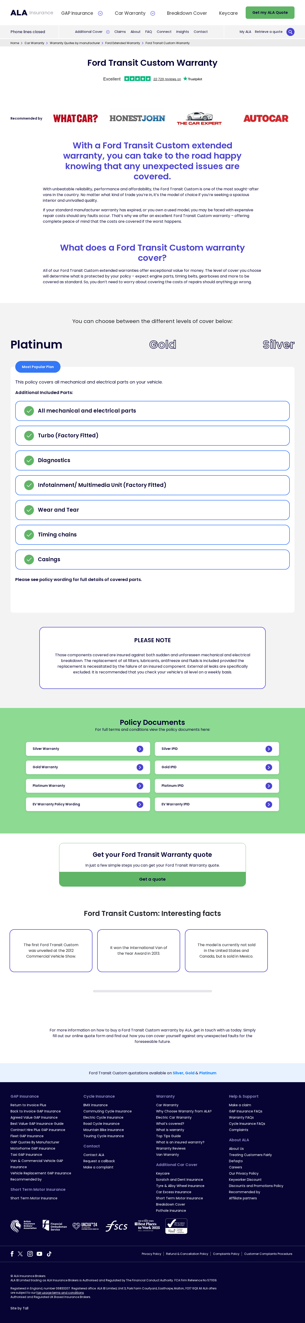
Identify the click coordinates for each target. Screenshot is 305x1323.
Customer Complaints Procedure (268, 1254)
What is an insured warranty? (180, 1142)
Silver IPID (170, 749)
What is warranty (170, 1129)
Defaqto (236, 1161)
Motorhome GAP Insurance (32, 1148)
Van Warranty (167, 1154)
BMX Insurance (95, 1105)
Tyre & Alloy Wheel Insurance (180, 1185)
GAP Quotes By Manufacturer (34, 1142)
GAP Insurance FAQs (245, 1111)
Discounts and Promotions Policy (256, 1185)
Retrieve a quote (269, 31)
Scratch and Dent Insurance (179, 1179)
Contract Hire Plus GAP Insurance (37, 1129)
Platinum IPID (173, 785)
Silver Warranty (46, 749)
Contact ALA (93, 1154)
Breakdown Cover (170, 1204)
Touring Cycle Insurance (103, 1136)
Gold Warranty (45, 767)
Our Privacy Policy (244, 1173)
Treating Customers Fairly (250, 1154)
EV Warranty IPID (176, 804)
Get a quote (152, 879)
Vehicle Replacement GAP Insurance (40, 1173)
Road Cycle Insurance (101, 1123)
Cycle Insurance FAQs (247, 1123)
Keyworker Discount (245, 1179)
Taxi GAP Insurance (26, 1154)
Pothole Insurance (171, 1210)
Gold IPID (169, 767)
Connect (164, 31)
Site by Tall (19, 1308)
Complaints (238, 1129)
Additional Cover (88, 31)
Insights (182, 31)
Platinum (207, 1073)
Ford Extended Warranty (122, 43)
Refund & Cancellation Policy (187, 1254)
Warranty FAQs (241, 1117)
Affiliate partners (243, 1198)
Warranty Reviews (171, 1148)
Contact (201, 31)
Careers (235, 1167)
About (136, 31)
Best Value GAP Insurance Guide (37, 1123)
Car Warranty (34, 43)
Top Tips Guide (168, 1136)
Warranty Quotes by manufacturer (75, 43)
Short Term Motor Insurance (33, 1198)
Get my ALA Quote (270, 12)
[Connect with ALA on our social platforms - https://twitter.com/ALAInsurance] (20, 1253)
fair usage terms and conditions (60, 1293)
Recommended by (26, 1179)
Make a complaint (98, 1167)
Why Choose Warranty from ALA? (184, 1111)
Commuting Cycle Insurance (107, 1111)
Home (14, 43)
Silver (178, 1073)
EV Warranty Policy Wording (56, 804)
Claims (120, 31)
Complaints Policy (226, 1254)
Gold (189, 1073)
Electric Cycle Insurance (103, 1117)
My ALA (245, 31)
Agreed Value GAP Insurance (34, 1117)
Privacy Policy (151, 1254)
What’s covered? (170, 1123)
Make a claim (240, 1105)
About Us (236, 1148)
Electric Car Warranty (174, 1117)
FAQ (148, 31)
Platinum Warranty (49, 785)
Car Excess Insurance (173, 1192)
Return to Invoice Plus (28, 1105)
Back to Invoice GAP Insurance (35, 1111)
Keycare (163, 1173)
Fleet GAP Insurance (27, 1136)
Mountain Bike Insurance (103, 1129)
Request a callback (99, 1161)
